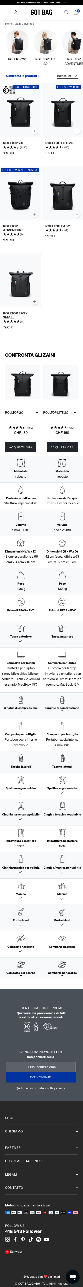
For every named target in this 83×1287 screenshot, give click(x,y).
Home (9, 23)
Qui (19, 1013)
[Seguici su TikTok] (31, 1239)
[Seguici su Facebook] (15, 1239)
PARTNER (13, 1147)
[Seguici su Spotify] (38, 1239)
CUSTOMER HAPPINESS (24, 1161)
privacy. (60, 1088)
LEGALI (11, 1174)
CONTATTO (14, 1187)
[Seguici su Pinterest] (23, 1239)
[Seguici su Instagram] (7, 1239)
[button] (20, 148)
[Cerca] (66, 12)
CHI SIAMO (14, 1131)
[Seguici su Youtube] (46, 1239)
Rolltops (29, 23)
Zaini (18, 23)
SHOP (9, 1118)
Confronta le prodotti (21, 76)
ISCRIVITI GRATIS (41, 1077)
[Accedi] (16, 12)
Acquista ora (21, 447)
